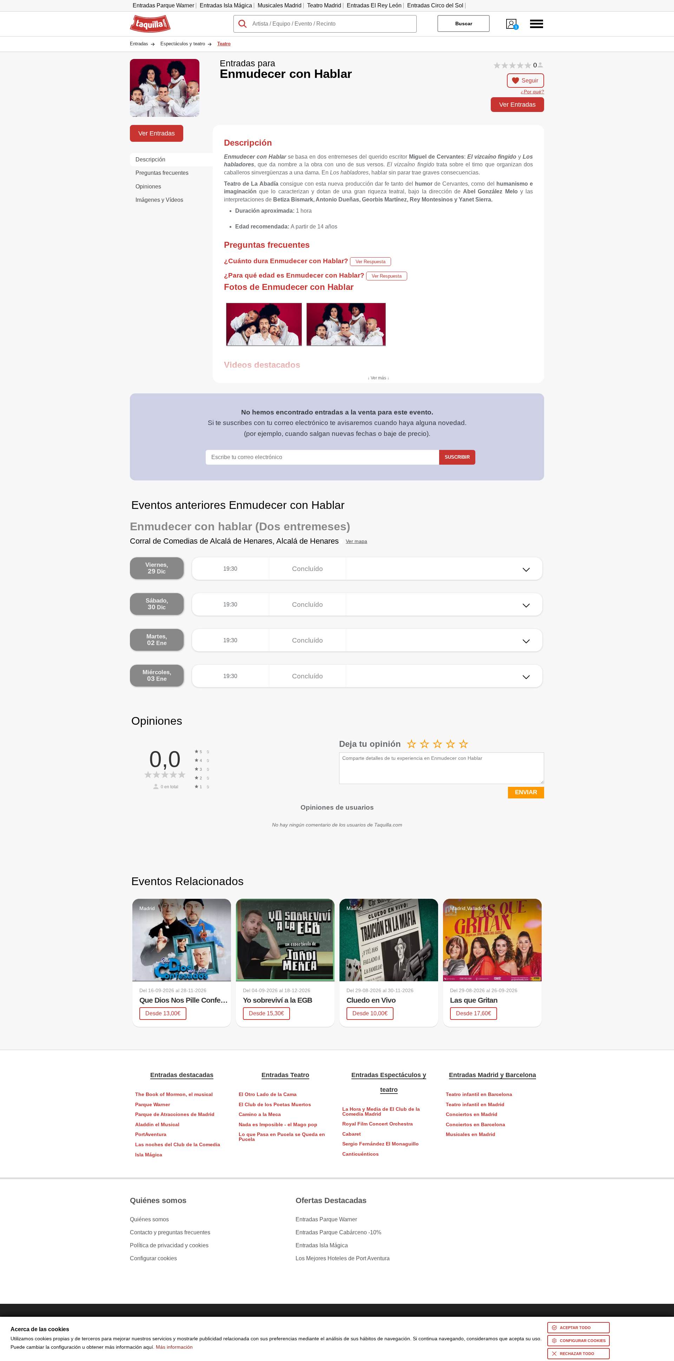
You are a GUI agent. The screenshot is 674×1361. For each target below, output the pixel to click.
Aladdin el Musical (157, 1124)
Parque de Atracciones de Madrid (174, 1114)
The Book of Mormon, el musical (174, 1094)
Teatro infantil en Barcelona (479, 1094)
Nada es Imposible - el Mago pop (278, 1124)
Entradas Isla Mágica (226, 5)
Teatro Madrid (324, 5)
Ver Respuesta (370, 261)
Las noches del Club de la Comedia (177, 1144)
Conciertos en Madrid (471, 1114)
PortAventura (150, 1134)
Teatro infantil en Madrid (475, 1104)
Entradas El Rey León (374, 5)
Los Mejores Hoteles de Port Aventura (343, 1258)
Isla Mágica (148, 1154)
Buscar (463, 23)
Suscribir (457, 457)
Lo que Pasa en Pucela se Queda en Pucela (282, 1137)
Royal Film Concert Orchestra (377, 1124)
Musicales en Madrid (470, 1134)
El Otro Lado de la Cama (268, 1094)
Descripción (150, 159)
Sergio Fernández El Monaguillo (380, 1144)
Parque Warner (152, 1104)
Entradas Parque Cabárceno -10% (338, 1232)
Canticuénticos (360, 1154)
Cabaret (351, 1134)
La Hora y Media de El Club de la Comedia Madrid (381, 1112)
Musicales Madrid (280, 5)
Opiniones (148, 187)
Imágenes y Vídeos (159, 200)
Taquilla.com (145, 18)
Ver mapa (356, 541)
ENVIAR (526, 792)
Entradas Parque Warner (163, 5)
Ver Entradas (517, 104)
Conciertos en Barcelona (475, 1124)
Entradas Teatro (285, 1074)
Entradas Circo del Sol (435, 5)
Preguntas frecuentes (162, 173)
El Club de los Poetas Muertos (275, 1104)
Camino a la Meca (260, 1114)
